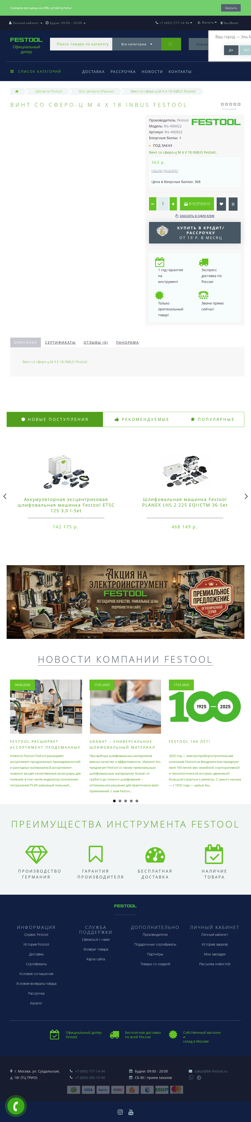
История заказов (215, 944)
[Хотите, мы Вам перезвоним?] (16, 1106)
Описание (25, 342)
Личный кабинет (214, 934)
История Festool (36, 944)
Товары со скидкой (155, 964)
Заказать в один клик (197, 216)
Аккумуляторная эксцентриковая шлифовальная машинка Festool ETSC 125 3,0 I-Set (66, 504)
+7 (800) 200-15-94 (90, 1077)
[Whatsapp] (191, 1076)
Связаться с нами (96, 939)
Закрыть (231, 8)
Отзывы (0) (96, 342)
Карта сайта (96, 959)
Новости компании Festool (125, 659)
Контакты (180, 71)
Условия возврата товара (36, 983)
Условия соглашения (36, 973)
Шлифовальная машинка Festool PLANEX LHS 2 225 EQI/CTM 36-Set (185, 502)
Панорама (127, 342)
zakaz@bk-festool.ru (211, 1071)
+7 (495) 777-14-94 (90, 1071)
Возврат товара (96, 949)
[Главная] (16, 91)
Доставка (93, 71)
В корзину (199, 204)
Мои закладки (215, 954)
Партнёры (155, 954)
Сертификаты (60, 342)
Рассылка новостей (214, 964)
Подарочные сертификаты (155, 944)
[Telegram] (199, 1077)
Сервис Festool (36, 934)
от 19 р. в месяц (201, 232)
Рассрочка (123, 71)
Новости (152, 71)
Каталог (36, 1003)
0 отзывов (229, 109)
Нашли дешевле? (164, 171)
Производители (155, 934)
